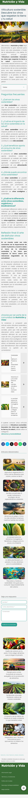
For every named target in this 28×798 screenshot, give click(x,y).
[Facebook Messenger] (7, 444)
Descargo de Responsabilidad (10, 785)
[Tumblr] (24, 444)
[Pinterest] (16, 444)
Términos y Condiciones (8, 777)
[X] (12, 444)
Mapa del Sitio (5, 789)
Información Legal (7, 772)
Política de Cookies (7, 781)
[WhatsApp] (20, 444)
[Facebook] (3, 444)
